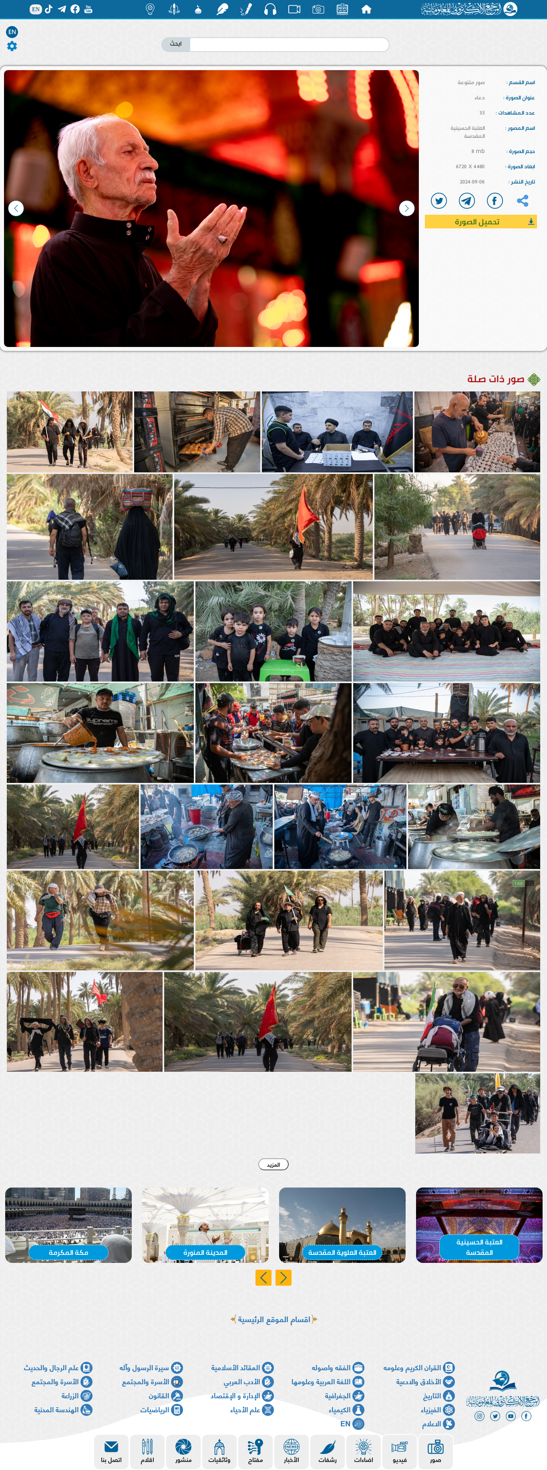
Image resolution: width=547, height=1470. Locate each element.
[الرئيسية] (366, 9)
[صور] (318, 9)
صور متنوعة (471, 82)
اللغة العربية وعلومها (321, 1380)
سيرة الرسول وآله (144, 1366)
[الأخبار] (342, 9)
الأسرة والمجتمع (145, 1380)
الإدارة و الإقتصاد (235, 1394)
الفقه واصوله (331, 1366)
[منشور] (174, 9)
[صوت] (270, 8)
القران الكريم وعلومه (412, 1366)
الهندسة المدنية (56, 1409)
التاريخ (432, 1394)
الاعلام (431, 1423)
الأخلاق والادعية (418, 1380)
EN (12, 32)
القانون (159, 1394)
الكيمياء (339, 1409)
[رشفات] (222, 9)
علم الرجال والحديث (51, 1366)
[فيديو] (294, 9)
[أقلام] (246, 9)
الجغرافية (337, 1394)
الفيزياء (431, 1409)
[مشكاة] (198, 9)
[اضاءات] (150, 9)
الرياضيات (155, 1409)
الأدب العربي (242, 1380)
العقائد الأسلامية (235, 1366)
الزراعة (70, 1394)
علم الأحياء (245, 1409)
